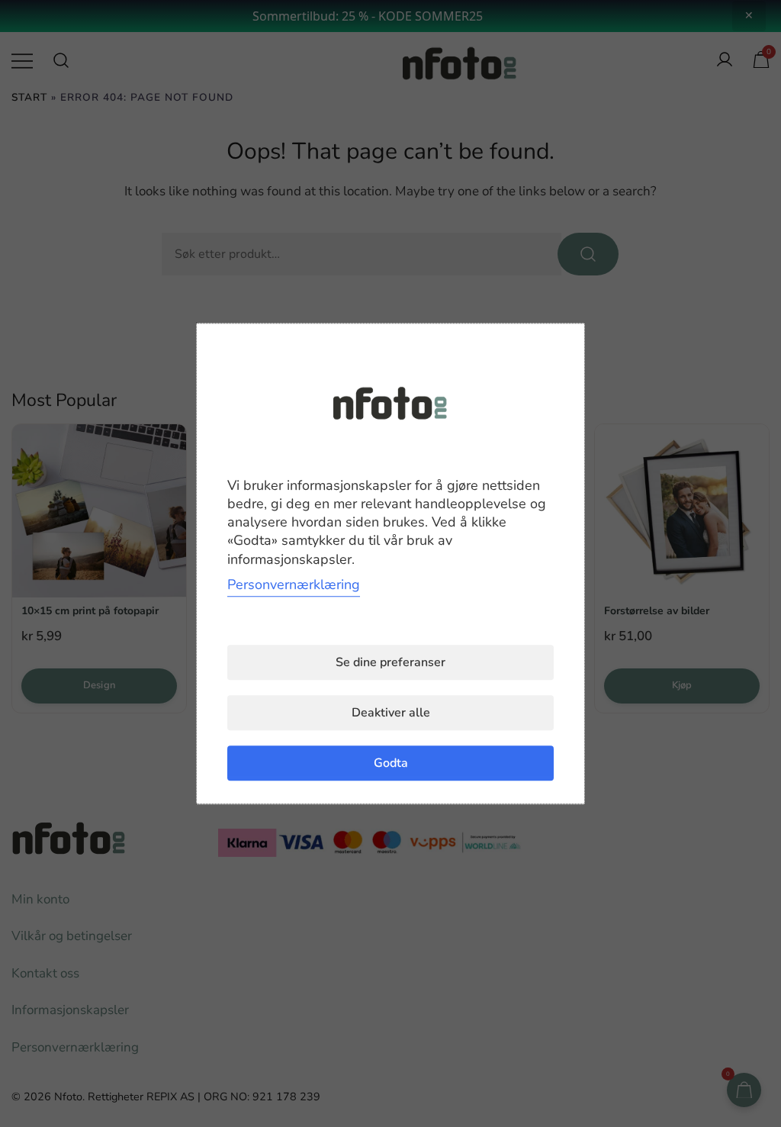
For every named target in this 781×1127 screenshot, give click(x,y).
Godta (391, 763)
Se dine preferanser (390, 662)
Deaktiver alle (391, 712)
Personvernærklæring (293, 584)
